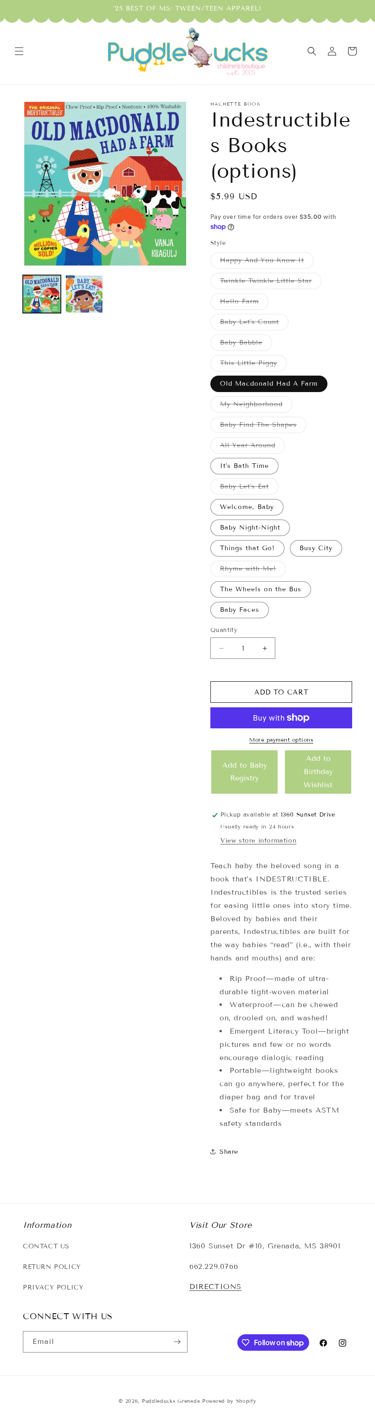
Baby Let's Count (254, 324)
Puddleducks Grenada (171, 1401)
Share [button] (229, 1152)
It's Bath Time (244, 466)
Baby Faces (239, 610)
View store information (258, 840)
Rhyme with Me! (253, 570)
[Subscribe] (177, 1342)
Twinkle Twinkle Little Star (270, 282)
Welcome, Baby (247, 507)
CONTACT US (46, 1246)
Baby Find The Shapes (263, 426)
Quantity (223, 630)
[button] (19, 51)
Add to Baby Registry (244, 772)
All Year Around (252, 447)
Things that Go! (247, 548)
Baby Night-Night (250, 527)
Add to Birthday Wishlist (318, 771)
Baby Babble (246, 344)
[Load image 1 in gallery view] (42, 294)
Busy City (316, 548)
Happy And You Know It (267, 262)
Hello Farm (244, 303)
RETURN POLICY (52, 1267)
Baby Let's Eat (249, 488)
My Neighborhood (256, 406)
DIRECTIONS (215, 1286)
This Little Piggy (253, 365)
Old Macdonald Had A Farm (269, 383)
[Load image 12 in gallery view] (84, 294)
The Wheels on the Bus (260, 589)
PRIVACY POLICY (53, 1287)
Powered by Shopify (229, 1401)
